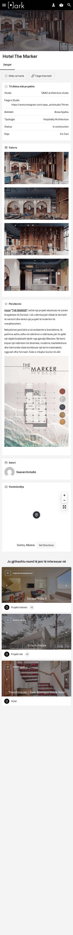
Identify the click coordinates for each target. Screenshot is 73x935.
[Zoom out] (64, 500)
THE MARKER (19, 310)
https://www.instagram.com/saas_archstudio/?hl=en (40, 104)
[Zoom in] (64, 495)
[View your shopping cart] (61, 5)
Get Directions (46, 545)
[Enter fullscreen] (64, 506)
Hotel (7, 310)
